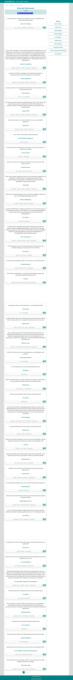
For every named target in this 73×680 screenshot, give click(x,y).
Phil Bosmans (25, 385)
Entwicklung (15, 519)
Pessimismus (19, 282)
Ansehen (14, 585)
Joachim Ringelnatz (25, 638)
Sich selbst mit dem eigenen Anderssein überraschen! (25, 621)
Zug (21, 142)
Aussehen (19, 433)
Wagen (25, 203)
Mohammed (20, 346)
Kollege (18, 188)
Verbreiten (17, 114)
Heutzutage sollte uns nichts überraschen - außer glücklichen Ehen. (25, 305)
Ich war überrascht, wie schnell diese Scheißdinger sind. (25, 366)
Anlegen (14, 477)
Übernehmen (24, 27)
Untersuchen (27, 67)
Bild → (44, 27)
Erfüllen (16, 268)
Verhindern (22, 585)
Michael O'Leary (25, 459)
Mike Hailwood (58, 30)
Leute (25, 268)
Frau (15, 27)
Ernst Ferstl (26, 398)
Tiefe (23, 615)
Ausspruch (18, 67)
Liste (16, 346)
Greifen (20, 519)
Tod (24, 388)
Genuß (23, 669)
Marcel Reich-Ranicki (25, 357)
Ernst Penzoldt (26, 152)
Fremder (12, 114)
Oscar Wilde (25, 309)
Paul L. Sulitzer (58, 23)
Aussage (13, 67)
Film (22, 96)
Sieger (22, 598)
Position (19, 27)
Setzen (26, 327)
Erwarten (14, 82)
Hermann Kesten (25, 167)
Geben (18, 82)
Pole (20, 255)
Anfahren (13, 346)
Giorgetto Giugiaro (58, 47)
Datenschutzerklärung (36, 678)
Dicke (19, 462)
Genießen (17, 448)
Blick (20, 615)
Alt (16, 171)
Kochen (24, 240)
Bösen (17, 654)
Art (19, 221)
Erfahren (16, 327)
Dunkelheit (17, 129)
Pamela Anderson (25, 264)
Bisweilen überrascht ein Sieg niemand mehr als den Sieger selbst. (26, 590)
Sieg (19, 598)
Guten (20, 654)
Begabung (21, 203)
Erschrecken (18, 421)
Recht (24, 282)
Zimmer (27, 585)
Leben (17, 388)
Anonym (25, 278)
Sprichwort (26, 125)
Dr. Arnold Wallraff (26, 562)
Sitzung (22, 188)
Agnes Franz (58, 27)
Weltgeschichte (27, 346)
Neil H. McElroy (58, 43)
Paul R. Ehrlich (58, 54)
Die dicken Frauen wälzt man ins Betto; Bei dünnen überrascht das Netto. (25, 634)
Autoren (21, 1)
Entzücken (13, 421)
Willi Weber (26, 370)
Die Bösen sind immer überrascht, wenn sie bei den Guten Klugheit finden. (26, 647)
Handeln (14, 504)
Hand (21, 448)
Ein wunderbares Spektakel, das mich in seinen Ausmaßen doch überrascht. (25, 483)
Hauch (23, 421)
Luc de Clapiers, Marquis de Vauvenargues (25, 581)
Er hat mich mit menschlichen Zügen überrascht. (25, 134)
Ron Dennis (26, 251)
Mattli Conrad (58, 40)
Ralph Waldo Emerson (26, 501)
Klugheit (24, 654)
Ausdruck (16, 615)
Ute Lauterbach (26, 625)
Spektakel (21, 490)
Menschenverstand (25, 504)
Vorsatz (22, 114)
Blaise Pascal (25, 323)
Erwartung (21, 268)
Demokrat (14, 240)
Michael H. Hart (26, 343)
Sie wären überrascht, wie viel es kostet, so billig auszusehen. (26, 426)
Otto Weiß (25, 594)
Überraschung (34, 114)
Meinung (22, 551)
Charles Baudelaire (26, 78)
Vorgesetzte (27, 188)
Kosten (23, 433)
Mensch (22, 82)
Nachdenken (24, 565)
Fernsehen (19, 477)
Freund (21, 129)
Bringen (14, 669)
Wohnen (26, 615)
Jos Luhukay (25, 515)
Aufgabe (16, 203)
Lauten (22, 67)
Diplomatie (19, 240)
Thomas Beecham (26, 665)
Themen (26, 1)
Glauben (20, 171)
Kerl (21, 361)
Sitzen (25, 462)
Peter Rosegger (25, 417)
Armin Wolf (26, 185)
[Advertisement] (25, 38)
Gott (23, 327)
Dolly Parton (25, 430)
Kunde (22, 462)
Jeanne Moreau (26, 93)
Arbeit (19, 96)
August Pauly (25, 111)
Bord (16, 462)
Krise (16, 565)
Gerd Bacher (58, 37)
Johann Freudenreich (25, 64)
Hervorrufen (28, 421)
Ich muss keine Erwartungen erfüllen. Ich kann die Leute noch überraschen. (25, 260)
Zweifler (28, 240)
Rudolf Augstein (25, 486)
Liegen (17, 255)
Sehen (21, 388)
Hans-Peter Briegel (26, 24)
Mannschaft (25, 519)
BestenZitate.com (10, 1)
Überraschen (30, 27)
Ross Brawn (26, 217)
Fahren (21, 221)
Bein (18, 585)
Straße (25, 129)
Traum (24, 448)
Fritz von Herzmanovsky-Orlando (58, 50)
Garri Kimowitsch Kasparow (25, 138)
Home (17, 1)
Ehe (21, 312)
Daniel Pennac (25, 473)
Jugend (24, 171)
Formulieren (13, 188)
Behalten (14, 282)
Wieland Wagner (58, 33)
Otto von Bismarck (26, 237)
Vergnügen (27, 82)
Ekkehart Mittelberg (25, 199)
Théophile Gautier (26, 612)
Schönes (28, 282)
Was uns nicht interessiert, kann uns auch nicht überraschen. (25, 394)
